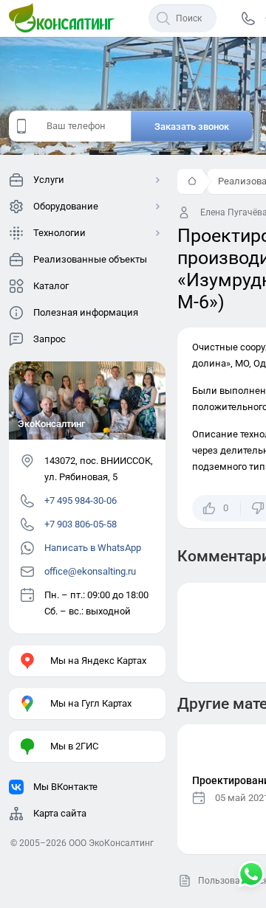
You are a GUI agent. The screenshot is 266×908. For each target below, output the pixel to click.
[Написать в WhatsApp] (251, 875)
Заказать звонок (191, 126)
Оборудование (65, 206)
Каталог (51, 285)
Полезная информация (85, 312)
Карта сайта (59, 813)
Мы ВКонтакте (65, 786)
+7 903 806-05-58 (80, 524)
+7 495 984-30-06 (80, 500)
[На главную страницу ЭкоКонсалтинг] (66, 18)
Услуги (48, 179)
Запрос (49, 338)
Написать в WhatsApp (92, 547)
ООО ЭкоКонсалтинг (111, 843)
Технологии (59, 232)
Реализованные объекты (90, 259)
